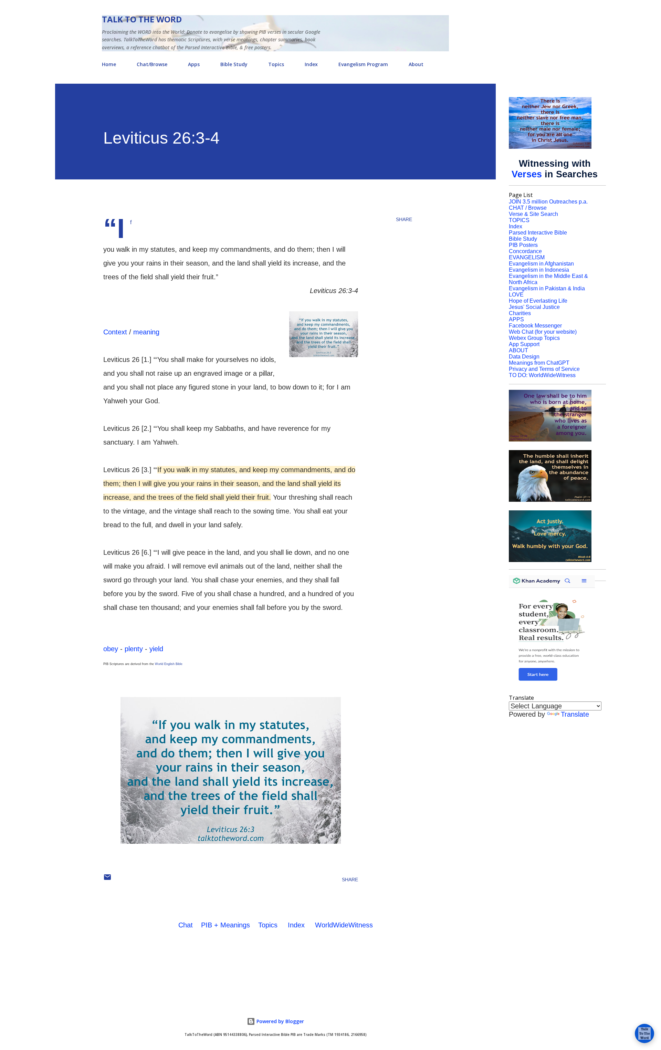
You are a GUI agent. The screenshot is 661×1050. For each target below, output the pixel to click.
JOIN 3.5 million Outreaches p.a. (548, 202)
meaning (146, 332)
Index (311, 64)
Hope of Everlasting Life (538, 301)
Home (109, 64)
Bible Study (234, 64)
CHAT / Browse (528, 208)
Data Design (524, 357)
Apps (194, 64)
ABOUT (518, 350)
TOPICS (519, 220)
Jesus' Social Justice (534, 307)
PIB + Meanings (225, 925)
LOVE (516, 295)
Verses (527, 174)
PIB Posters (523, 245)
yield (156, 649)
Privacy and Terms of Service (544, 369)
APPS (516, 319)
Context (115, 332)
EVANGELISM (527, 257)
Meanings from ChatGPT (539, 363)
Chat (185, 925)
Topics (276, 64)
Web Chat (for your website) (543, 332)
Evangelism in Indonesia (539, 270)
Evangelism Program (363, 64)
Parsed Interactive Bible (538, 233)
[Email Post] (107, 879)
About (416, 64)
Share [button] (404, 219)
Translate (575, 714)
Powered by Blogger (279, 1021)
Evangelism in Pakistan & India (547, 288)
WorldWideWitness (344, 925)
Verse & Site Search (533, 214)
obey (110, 649)
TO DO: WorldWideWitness (542, 375)
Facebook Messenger (535, 326)
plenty (134, 649)
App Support (524, 344)
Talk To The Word (142, 19)
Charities (520, 313)
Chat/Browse (152, 64)
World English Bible (168, 664)
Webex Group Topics (534, 338)
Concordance (525, 251)
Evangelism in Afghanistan (541, 264)
